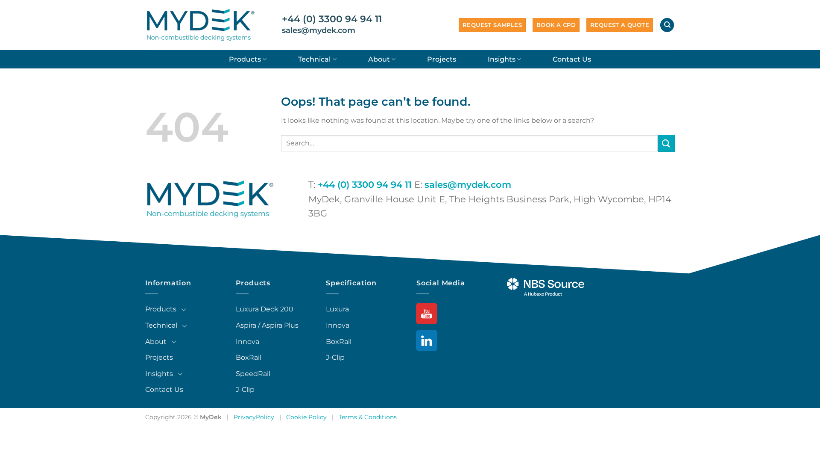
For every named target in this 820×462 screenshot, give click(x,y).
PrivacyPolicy (254, 417)
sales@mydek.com (318, 30)
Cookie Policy (306, 417)
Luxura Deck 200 (264, 309)
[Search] (667, 25)
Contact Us (572, 59)
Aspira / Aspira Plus (267, 325)
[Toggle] (184, 309)
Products (245, 59)
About (379, 59)
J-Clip (245, 389)
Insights (501, 59)
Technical (314, 59)
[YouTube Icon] (427, 314)
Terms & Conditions (368, 417)
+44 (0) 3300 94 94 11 (332, 19)
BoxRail (248, 357)
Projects (441, 59)
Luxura (337, 309)
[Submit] (666, 143)
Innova (247, 342)
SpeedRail (253, 374)
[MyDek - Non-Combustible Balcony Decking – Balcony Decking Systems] (200, 25)
